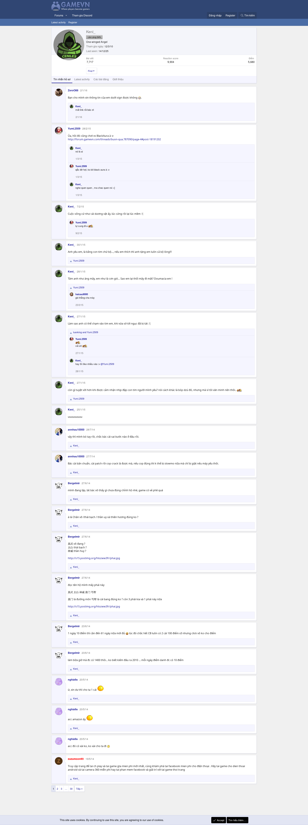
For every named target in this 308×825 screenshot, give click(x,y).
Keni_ (78, 106)
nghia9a (73, 679)
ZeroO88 (73, 90)
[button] (66, 15)
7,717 (90, 62)
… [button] (66, 788)
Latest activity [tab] (82, 79)
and (85, 332)
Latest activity (58, 22)
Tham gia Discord (82, 15)
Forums (59, 15)
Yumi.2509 (74, 128)
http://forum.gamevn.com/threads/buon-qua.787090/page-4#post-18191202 (114, 139)
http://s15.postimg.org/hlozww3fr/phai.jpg (94, 558)
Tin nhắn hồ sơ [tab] (61, 79)
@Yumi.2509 (107, 364)
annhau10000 (76, 429)
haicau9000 (81, 294)
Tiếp (78, 788)
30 (71, 788)
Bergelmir (74, 483)
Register (72, 22)
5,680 (251, 62)
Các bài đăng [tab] (101, 79)
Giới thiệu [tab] (118, 79)
